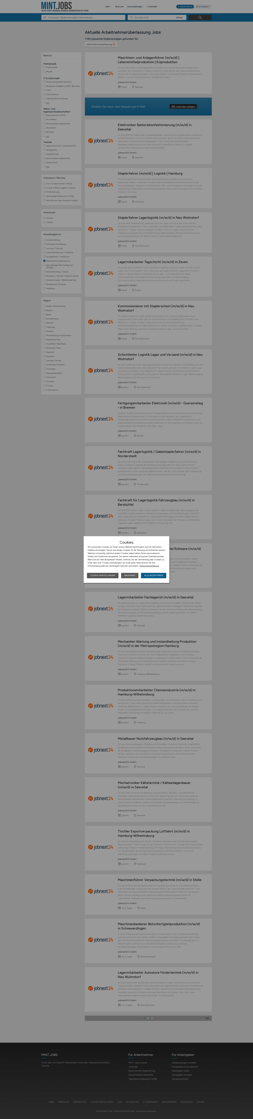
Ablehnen (129, 575)
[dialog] (126, 559)
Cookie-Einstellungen (102, 575)
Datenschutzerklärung (149, 566)
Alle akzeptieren (153, 575)
